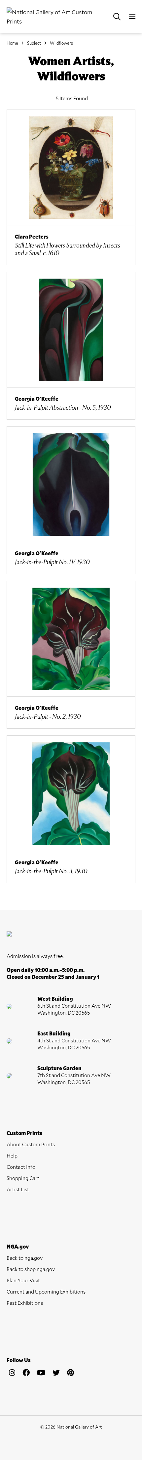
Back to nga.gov (25, 1257)
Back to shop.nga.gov (31, 1268)
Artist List (18, 1189)
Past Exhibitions (25, 1302)
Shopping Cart (23, 1177)
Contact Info (21, 1166)
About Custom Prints (31, 1144)
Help (12, 1155)
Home (12, 43)
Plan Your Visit (23, 1280)
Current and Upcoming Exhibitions (46, 1291)
